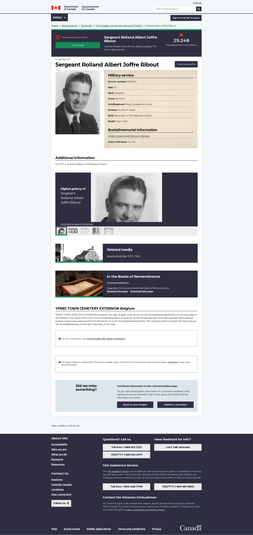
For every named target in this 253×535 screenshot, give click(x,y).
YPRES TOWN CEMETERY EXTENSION (128, 136)
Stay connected (61, 494)
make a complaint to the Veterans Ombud (145, 510)
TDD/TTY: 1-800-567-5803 (178, 486)
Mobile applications (99, 528)
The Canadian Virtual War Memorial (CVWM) (118, 26)
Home (55, 26)
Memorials (86, 26)
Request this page (117, 291)
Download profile (186, 64)
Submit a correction (175, 404)
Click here (172, 362)
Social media (72, 528)
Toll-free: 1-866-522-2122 (126, 447)
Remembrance (69, 26)
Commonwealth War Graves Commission (105, 339)
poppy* (149, 46)
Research (57, 459)
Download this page (141, 291)
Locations (57, 489)
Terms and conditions (131, 528)
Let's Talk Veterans (178, 447)
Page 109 (112, 288)
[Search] (199, 8)
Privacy (156, 528)
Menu (58, 17)
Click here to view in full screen (77, 224)
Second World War (117, 256)
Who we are (59, 449)
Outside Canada (61, 484)
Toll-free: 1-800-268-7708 (127, 486)
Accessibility (59, 444)
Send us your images (135, 404)
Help (54, 528)
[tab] (61, 231)
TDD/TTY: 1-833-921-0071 (126, 454)
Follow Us (62, 504)
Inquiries (56, 479)
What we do (59, 454)
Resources (58, 464)
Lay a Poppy (77, 45)
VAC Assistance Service (118, 471)
